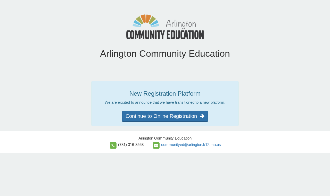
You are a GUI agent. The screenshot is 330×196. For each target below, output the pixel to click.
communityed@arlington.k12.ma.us (191, 144)
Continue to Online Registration (163, 116)
